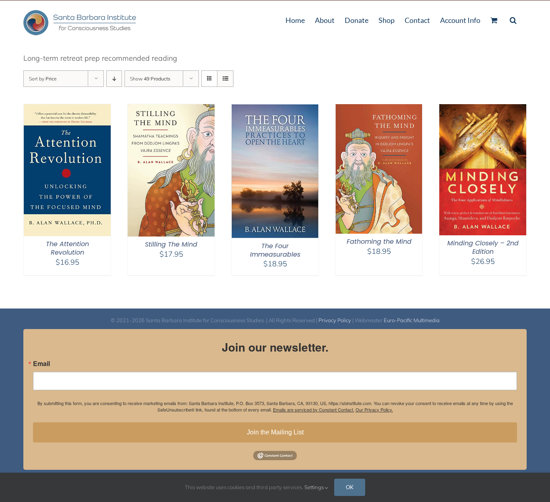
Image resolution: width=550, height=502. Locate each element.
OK (350, 487)
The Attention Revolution (67, 248)
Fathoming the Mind (379, 241)
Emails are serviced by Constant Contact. (313, 409)
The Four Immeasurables (275, 250)
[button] (513, 19)
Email (41, 363)
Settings (314, 487)
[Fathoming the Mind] (378, 109)
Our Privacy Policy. (374, 409)
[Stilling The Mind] (171, 109)
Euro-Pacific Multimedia (412, 320)
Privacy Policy (334, 320)
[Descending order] (114, 78)
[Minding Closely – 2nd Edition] (482, 109)
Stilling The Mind (171, 244)
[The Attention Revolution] (67, 109)
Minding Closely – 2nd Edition (483, 247)
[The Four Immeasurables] (275, 109)
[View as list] (225, 78)
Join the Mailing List (275, 432)
